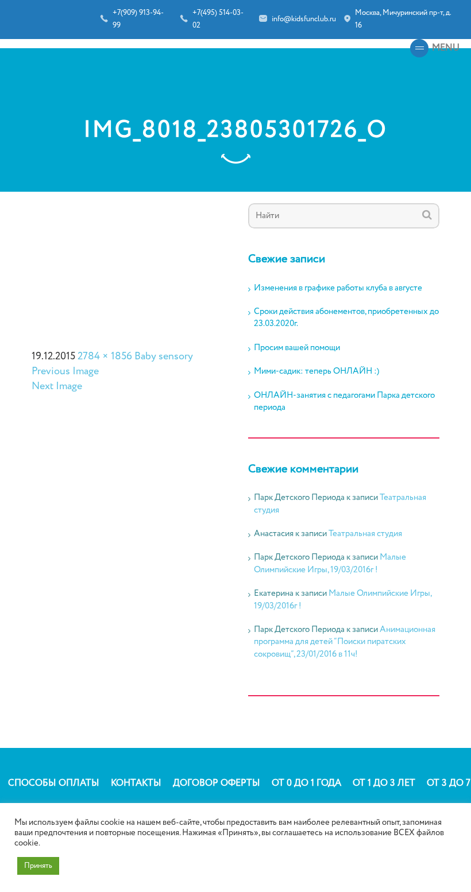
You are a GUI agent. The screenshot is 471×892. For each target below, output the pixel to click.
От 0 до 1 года (306, 783)
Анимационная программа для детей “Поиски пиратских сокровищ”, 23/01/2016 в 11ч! (344, 642)
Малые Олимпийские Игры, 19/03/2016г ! (330, 563)
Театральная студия (365, 534)
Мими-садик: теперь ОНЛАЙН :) (316, 372)
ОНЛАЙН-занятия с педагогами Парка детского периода (344, 402)
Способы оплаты (53, 783)
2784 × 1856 (105, 356)
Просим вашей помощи (297, 348)
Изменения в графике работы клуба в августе (338, 288)
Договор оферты (216, 783)
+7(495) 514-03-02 (218, 19)
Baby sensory (163, 356)
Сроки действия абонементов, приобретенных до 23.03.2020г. (346, 318)
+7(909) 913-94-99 (138, 19)
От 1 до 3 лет (384, 783)
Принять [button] (38, 865)
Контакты (136, 783)
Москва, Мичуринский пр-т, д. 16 (403, 19)
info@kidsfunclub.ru (304, 19)
